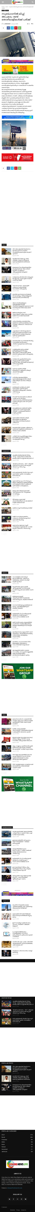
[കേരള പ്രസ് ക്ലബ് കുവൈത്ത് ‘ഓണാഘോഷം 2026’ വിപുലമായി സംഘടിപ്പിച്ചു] (6, 493)
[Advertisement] (17, 192)
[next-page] (5, 445)
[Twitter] (12, 28)
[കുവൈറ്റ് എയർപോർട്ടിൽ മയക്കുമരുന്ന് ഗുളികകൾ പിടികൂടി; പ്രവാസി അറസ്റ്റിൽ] (6, 371)
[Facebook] (8, 28)
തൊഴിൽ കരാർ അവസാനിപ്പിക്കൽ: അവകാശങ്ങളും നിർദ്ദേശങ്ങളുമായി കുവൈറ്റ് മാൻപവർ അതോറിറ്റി (22, 295)
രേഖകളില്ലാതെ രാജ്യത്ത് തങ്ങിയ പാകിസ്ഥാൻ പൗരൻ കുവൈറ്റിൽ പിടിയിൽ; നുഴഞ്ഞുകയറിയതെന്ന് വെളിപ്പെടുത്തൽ (21, 410)
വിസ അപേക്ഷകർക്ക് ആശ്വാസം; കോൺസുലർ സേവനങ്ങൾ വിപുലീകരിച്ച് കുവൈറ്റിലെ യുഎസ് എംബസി (21, 251)
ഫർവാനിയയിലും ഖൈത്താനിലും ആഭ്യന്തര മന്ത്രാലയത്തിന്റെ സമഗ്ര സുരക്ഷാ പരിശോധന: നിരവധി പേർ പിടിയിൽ (22, 323)
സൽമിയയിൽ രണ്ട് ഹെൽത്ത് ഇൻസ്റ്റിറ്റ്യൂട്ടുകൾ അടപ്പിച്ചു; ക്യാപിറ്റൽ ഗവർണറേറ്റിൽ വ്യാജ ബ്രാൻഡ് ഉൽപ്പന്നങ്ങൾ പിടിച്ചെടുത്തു (22, 352)
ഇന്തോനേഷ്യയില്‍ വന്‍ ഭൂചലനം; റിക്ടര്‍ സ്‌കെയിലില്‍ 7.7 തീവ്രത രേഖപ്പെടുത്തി (21, 841)
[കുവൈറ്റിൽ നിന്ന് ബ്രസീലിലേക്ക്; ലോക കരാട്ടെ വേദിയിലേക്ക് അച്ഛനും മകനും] (6, 916)
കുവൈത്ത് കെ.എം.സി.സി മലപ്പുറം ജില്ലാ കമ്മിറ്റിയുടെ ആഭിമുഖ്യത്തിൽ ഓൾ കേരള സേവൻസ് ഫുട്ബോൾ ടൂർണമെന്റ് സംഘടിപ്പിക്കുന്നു (22, 483)
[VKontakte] (25, 1199)
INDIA (3, 582)
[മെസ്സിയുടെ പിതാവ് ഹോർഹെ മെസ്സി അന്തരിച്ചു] (6, 953)
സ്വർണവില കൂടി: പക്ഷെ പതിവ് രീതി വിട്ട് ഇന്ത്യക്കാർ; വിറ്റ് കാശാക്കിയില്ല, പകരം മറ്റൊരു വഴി (22, 943)
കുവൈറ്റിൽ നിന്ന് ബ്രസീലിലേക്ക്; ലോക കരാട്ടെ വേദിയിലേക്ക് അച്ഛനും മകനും (22, 915)
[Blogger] (9, 1199)
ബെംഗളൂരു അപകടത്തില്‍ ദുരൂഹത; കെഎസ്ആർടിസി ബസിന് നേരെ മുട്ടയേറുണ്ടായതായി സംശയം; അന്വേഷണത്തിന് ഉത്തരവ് (22, 757)
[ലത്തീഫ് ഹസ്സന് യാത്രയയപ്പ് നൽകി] (6, 510)
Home (3, 6)
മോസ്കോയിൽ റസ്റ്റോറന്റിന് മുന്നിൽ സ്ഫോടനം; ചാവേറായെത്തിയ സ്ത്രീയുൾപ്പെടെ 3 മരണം (21, 877)
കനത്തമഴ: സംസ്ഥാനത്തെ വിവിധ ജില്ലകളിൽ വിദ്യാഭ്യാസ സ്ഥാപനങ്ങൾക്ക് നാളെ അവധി (21, 643)
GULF (7, 6)
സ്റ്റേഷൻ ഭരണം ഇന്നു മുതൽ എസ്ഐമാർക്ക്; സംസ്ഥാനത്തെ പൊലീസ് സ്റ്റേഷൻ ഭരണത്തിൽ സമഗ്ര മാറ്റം (22, 589)
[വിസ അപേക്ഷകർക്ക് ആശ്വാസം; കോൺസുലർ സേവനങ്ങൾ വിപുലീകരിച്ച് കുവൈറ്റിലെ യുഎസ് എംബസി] (6, 251)
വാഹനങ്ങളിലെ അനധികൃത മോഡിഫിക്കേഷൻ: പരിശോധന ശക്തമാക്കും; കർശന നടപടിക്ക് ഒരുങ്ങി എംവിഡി (20, 579)
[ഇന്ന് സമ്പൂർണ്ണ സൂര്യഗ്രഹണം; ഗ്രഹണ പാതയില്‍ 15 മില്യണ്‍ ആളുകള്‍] (6, 925)
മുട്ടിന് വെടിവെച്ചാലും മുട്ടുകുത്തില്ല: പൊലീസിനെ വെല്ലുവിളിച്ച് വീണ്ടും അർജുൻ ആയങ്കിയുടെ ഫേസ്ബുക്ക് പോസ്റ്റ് (22, 624)
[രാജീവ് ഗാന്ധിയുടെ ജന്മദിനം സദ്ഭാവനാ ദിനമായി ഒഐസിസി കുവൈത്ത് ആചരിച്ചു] (6, 519)
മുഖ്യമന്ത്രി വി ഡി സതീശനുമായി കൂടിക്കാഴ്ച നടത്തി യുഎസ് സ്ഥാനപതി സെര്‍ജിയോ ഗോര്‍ (21, 615)
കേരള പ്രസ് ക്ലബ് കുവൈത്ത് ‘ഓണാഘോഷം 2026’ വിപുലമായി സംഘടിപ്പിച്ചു (21, 492)
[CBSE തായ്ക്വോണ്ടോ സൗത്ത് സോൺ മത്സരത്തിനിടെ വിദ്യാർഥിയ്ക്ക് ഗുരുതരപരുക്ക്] (6, 767)
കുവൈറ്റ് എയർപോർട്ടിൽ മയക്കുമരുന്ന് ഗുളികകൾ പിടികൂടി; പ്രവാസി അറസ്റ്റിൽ (21, 370)
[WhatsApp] (19, 28)
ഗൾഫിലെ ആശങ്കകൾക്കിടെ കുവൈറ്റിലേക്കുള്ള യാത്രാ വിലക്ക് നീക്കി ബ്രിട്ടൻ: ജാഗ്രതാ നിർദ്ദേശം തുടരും (21, 380)
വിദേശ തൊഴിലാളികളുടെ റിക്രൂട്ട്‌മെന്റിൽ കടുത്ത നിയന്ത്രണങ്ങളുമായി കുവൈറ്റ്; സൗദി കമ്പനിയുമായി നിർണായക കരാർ (22, 305)
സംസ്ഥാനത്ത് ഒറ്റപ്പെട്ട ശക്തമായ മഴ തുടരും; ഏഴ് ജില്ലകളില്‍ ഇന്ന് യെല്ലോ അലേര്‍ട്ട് (22, 606)
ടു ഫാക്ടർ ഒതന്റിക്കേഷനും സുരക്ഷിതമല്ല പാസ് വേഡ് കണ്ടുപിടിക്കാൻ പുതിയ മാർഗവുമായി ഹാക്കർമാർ (22, 934)
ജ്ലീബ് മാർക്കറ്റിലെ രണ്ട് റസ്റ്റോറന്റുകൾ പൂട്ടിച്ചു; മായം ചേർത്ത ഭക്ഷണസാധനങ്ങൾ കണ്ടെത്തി (22, 314)
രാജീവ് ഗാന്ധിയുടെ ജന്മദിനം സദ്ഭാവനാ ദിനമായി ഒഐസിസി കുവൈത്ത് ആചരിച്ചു (21, 518)
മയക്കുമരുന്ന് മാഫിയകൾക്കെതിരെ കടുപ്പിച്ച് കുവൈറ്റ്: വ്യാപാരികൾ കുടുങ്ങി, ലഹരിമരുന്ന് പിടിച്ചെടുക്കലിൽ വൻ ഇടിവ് (21, 270)
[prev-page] (3, 445)
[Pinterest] (16, 28)
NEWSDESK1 (7, 23)
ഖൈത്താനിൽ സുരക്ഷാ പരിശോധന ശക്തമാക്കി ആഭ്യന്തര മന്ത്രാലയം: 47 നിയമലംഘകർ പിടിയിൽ (22, 429)
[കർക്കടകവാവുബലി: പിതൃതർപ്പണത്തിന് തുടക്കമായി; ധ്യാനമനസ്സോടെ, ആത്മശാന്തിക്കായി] (6, 599)
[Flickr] (17, 1199)
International (4, 836)
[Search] (32, 2)
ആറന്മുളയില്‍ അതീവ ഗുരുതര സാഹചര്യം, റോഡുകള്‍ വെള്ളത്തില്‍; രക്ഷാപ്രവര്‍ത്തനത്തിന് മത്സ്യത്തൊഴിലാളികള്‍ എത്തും (22, 652)
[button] (2, 2)
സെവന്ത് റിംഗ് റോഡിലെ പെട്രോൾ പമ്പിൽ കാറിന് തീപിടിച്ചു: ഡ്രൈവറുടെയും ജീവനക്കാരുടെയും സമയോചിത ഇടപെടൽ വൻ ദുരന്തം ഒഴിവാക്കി (22, 400)
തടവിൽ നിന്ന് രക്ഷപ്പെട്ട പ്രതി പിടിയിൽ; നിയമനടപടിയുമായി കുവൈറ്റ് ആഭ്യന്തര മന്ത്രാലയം (21, 260)
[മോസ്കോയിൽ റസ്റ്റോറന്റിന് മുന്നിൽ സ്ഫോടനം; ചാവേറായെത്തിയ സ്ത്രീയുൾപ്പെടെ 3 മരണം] (6, 878)
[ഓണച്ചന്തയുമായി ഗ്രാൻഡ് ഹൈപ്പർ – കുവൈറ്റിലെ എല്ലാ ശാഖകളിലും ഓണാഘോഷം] (6, 475)
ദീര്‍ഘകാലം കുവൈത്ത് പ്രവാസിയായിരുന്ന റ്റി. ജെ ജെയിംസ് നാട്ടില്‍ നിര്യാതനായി (22, 501)
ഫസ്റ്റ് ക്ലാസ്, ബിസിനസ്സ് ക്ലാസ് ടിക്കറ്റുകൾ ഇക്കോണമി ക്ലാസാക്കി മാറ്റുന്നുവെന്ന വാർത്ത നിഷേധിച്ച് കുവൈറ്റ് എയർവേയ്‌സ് (21, 333)
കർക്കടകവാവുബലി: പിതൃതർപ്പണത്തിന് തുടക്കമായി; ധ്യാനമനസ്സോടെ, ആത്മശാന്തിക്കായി (22, 598)
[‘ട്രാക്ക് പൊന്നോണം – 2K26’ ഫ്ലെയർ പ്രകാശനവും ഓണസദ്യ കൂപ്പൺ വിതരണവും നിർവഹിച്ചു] (6, 466)
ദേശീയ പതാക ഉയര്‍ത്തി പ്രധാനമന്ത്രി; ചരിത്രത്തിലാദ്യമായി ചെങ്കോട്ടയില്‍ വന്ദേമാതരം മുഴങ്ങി (22, 730)
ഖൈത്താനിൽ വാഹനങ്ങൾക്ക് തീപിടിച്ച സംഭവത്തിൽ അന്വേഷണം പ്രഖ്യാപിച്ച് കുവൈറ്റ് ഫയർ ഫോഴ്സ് (22, 342)
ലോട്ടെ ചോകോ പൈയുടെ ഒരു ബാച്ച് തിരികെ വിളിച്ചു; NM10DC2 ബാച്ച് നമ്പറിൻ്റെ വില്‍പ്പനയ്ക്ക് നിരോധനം (22, 739)
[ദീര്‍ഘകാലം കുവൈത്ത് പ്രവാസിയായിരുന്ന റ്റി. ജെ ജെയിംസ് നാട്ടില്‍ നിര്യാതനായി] (6, 502)
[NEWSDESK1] (3, 24)
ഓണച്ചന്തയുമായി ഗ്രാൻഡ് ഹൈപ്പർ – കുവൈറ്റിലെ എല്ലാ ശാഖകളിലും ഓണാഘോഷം (22, 474)
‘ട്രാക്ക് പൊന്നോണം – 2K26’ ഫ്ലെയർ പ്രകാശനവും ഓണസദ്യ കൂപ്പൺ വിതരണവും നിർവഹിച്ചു (22, 465)
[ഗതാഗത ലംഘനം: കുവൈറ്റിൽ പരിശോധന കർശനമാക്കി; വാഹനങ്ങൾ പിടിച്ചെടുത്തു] (6, 288)
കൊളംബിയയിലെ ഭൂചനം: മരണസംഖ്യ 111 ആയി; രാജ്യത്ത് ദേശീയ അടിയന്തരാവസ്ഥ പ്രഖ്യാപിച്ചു (21, 851)
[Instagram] (21, 1199)
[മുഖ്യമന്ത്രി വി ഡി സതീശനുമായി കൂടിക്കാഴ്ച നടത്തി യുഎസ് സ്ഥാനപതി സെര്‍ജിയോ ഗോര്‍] (6, 616)
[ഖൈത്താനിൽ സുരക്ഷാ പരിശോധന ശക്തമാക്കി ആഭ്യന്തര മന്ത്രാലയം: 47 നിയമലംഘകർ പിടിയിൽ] (6, 430)
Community (4, 460)
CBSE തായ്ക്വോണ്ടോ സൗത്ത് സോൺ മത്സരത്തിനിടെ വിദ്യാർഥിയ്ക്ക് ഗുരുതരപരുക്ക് (22, 766)
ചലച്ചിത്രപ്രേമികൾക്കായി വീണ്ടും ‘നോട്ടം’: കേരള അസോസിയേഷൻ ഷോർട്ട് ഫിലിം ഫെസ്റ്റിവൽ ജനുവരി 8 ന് (22, 456)
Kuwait (7, 10)
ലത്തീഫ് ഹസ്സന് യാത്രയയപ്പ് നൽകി (22, 508)
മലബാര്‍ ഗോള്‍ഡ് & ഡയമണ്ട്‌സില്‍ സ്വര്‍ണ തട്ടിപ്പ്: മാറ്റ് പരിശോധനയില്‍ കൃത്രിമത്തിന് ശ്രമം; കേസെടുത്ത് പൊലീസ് (22, 721)
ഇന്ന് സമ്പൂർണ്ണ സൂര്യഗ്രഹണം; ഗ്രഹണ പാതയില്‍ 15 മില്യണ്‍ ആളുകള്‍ (21, 924)
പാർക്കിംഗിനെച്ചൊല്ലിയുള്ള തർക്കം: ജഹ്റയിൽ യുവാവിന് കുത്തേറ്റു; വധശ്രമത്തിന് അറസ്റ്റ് (22, 437)
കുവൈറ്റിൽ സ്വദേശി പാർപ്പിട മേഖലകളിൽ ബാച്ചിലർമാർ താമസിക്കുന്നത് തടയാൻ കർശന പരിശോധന (21, 420)
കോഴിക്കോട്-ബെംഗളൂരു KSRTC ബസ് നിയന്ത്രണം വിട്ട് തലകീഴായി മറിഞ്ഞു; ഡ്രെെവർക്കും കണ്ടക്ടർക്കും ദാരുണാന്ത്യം (22, 634)
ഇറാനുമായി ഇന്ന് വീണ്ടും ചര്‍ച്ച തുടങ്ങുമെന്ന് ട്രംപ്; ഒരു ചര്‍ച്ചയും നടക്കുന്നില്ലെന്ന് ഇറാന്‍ (21, 868)
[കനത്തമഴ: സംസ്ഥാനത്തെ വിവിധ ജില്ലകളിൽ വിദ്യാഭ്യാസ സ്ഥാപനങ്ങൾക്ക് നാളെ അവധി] (6, 644)
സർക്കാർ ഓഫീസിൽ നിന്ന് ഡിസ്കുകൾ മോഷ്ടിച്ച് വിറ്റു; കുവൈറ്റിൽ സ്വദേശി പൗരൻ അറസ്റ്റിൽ (22, 278)
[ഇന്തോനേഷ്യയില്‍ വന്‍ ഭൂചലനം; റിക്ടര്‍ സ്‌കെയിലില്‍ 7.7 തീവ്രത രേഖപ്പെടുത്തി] (6, 842)
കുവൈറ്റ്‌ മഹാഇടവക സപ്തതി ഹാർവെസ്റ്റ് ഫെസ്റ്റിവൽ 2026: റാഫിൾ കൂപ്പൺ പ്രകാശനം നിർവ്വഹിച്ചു (22, 526)
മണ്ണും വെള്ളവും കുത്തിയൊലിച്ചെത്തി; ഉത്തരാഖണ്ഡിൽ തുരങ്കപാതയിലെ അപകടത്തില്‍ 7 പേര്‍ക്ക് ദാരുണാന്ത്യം (22, 747)
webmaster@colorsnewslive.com (14, 1188)
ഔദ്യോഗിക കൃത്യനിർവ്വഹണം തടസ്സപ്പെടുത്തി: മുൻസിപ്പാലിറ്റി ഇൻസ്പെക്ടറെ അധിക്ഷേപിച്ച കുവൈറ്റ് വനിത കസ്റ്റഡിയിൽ (22, 361)
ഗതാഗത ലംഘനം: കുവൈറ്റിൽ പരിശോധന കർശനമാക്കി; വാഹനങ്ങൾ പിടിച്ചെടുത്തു (20, 287)
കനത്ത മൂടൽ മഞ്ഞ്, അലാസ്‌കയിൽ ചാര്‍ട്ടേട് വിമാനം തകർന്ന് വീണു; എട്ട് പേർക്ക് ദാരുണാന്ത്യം (22, 833)
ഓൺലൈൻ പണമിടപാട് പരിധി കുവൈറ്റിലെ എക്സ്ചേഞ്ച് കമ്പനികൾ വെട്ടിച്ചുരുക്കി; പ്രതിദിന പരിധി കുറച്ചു (21, 389)
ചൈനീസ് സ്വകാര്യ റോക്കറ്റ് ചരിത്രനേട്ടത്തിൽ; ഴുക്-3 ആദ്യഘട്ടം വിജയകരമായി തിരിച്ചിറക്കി (22, 906)
